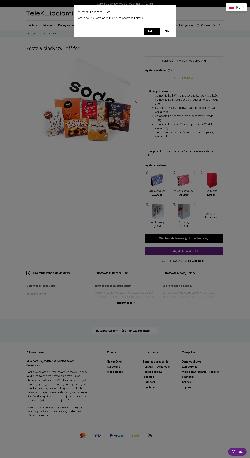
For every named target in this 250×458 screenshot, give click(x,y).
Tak (150, 31)
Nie (167, 31)
